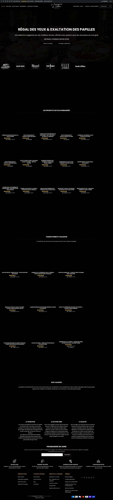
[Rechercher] (110, 6)
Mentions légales (69, 477)
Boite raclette (21, 477)
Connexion (104, 1)
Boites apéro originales (23, 479)
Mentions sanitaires (69, 488)
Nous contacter (48, 1)
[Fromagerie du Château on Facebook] (3, 1)
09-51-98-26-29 (16, 1)
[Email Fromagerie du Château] (1, 1)
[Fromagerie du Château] (57, 6)
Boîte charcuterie (22, 481)
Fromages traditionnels (64, 43)
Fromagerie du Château (37, 496)
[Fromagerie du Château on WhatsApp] (11, 1)
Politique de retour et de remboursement (70, 485)
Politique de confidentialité (71, 481)
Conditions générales (70, 479)
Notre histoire (37, 477)
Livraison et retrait (53, 483)
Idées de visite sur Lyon (54, 488)
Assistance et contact (54, 477)
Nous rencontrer (39, 1)
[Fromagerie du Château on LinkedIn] (7, 1)
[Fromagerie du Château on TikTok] (9, 1)
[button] (82, 6)
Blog (35, 481)
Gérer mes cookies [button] (39, 497)
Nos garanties (52, 485)
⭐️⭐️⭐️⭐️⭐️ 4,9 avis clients (27, 1)
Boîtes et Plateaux (48, 43)
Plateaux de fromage (23, 484)
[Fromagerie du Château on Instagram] (5, 1)
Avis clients (36, 484)
